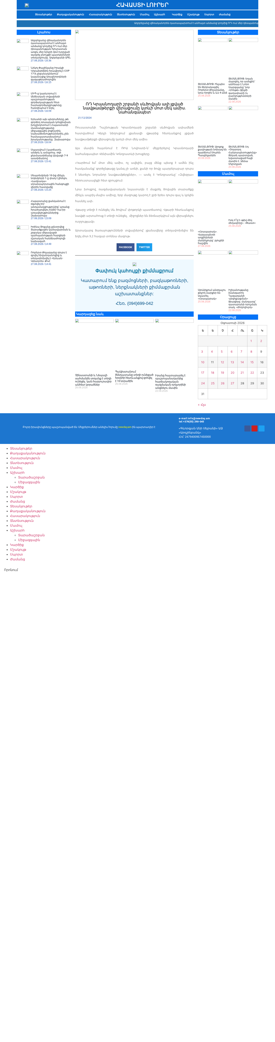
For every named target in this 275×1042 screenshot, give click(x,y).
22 (252, 372)
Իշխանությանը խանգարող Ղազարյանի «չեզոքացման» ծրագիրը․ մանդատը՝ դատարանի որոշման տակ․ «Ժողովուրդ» (242, 299)
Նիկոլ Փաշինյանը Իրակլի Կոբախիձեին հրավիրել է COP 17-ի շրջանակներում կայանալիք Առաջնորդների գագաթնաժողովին (50, 73)
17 (202, 372)
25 (213, 383)
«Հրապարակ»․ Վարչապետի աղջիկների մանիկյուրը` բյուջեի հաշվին (211, 237)
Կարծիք (177, 14)
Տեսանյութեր (43, 14)
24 (203, 383)
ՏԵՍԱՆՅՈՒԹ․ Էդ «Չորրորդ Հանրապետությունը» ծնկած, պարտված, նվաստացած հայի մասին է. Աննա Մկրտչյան (242, 155)
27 (232, 383)
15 (252, 362)
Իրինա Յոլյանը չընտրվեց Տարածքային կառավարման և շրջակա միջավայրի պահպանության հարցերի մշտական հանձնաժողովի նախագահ (51, 234)
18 (212, 372)
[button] (161, 14)
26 (222, 383)
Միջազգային (29, 482)
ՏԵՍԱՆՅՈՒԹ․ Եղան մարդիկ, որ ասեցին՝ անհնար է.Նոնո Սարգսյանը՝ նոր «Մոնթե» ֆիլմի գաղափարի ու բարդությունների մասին (241, 88)
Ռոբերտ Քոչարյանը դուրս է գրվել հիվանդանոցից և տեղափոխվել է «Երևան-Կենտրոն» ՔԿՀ (49, 257)
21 (242, 372)
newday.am (124, 426)
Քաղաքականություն (70, 14)
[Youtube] (254, 428)
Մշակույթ (193, 14)
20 (232, 372)
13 (232, 362)
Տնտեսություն (126, 14)
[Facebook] (247, 428)
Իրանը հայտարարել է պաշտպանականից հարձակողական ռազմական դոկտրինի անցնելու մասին (170, 381)
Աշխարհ (159, 14)
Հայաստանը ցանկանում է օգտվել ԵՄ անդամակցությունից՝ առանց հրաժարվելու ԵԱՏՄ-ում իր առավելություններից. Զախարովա (50, 208)
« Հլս (202, 405)
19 (222, 372)
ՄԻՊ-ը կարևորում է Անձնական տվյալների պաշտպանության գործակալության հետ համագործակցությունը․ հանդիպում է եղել (46, 100)
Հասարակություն (100, 14)
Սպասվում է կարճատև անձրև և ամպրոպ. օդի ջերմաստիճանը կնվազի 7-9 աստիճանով (49, 154)
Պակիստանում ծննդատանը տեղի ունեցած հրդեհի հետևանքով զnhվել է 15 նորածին (134, 376)
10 (202, 362)
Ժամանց (225, 14)
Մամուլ (144, 14)
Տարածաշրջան (31, 477)
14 (242, 362)
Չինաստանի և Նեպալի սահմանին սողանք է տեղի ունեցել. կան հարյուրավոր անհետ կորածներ (93, 380)
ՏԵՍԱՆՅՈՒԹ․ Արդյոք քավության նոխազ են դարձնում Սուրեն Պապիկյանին (212, 151)
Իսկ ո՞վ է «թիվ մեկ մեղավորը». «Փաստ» (242, 221)
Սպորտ (209, 14)
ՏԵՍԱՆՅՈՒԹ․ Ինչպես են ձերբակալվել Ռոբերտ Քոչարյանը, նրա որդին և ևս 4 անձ (212, 88)
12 (222, 362)
